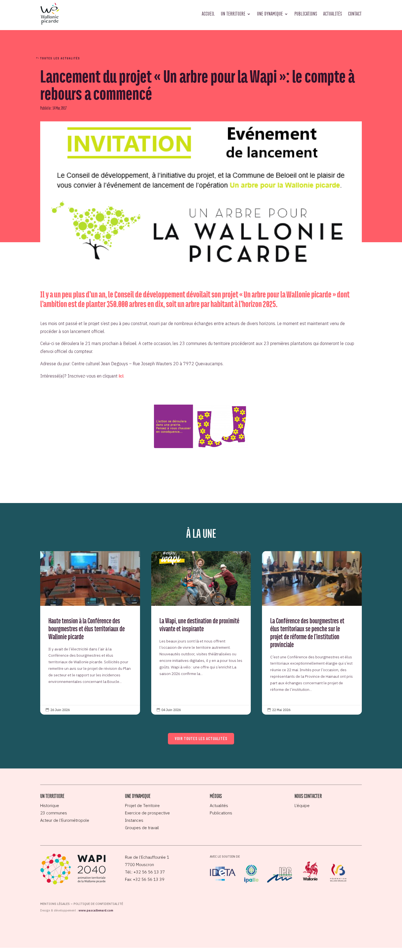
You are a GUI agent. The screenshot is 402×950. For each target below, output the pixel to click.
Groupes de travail (142, 827)
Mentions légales (55, 904)
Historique (49, 805)
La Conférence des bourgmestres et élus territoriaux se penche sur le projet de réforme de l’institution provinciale (312, 633)
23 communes (53, 812)
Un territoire (233, 13)
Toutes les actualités (60, 58)
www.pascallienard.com (95, 910)
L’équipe (302, 805)
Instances (134, 820)
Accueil (208, 13)
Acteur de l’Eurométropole (64, 820)
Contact (355, 13)
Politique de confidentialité (98, 904)
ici (121, 376)
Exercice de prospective (147, 812)
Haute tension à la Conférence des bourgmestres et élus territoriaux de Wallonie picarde (90, 633)
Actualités (332, 13)
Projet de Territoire (142, 805)
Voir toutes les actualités (201, 738)
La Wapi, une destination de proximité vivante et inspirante (201, 633)
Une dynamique (270, 13)
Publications (306, 13)
